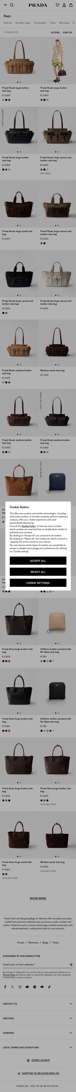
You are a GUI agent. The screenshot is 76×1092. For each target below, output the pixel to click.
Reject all (38, 572)
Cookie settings (38, 583)
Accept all (38, 560)
